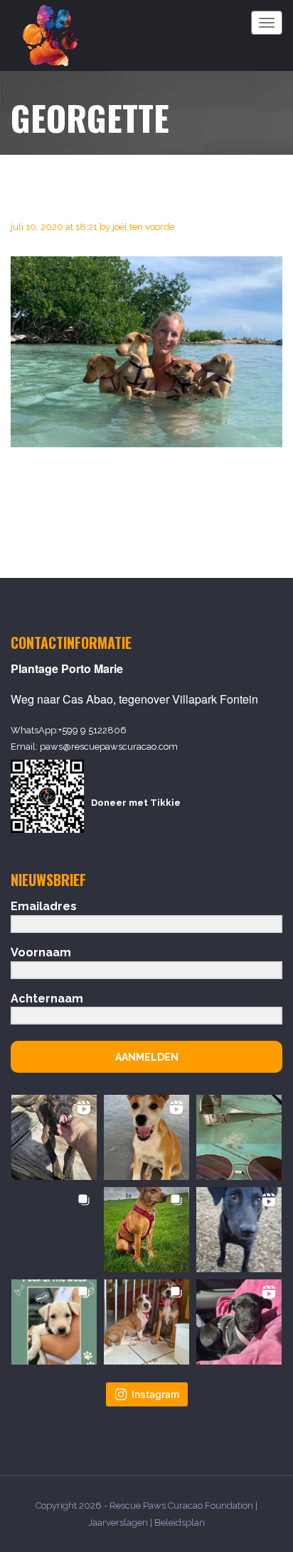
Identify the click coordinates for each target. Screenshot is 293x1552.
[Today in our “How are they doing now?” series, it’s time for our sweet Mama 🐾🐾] (146, 1229)
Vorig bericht (49, 512)
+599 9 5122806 (92, 730)
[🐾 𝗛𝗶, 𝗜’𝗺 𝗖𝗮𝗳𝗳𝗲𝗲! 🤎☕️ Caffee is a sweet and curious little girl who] (146, 1137)
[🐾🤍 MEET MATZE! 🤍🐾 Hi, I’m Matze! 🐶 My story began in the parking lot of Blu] (239, 1229)
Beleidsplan (179, 1522)
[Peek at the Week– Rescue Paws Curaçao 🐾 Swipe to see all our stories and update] (54, 1322)
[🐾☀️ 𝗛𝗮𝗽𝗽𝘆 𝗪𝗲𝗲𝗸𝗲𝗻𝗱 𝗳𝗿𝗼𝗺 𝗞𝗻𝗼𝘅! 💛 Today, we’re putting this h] (54, 1137)
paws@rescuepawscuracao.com (109, 746)
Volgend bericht (235, 512)
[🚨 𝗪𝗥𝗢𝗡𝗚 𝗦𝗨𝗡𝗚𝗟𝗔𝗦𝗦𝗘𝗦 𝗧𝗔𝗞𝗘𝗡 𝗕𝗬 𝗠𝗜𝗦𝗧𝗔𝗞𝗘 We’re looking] (239, 1137)
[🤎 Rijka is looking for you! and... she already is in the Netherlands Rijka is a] (54, 1229)
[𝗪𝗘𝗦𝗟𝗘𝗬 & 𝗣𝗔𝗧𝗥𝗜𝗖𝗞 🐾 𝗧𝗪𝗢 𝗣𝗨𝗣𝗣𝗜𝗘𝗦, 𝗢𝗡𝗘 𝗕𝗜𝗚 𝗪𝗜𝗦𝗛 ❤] (146, 1322)
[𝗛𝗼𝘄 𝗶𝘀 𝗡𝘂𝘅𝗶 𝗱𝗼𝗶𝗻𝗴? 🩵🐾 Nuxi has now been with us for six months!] (239, 1322)
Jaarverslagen (118, 1522)
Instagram (155, 1394)
